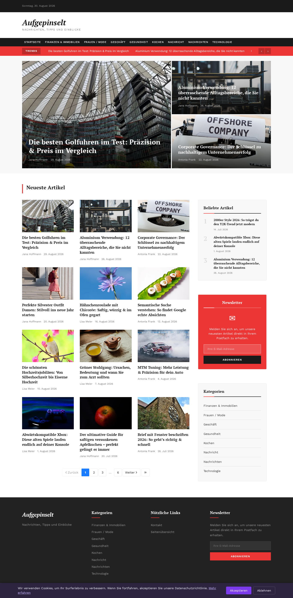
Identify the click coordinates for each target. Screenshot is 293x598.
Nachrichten (198, 42)
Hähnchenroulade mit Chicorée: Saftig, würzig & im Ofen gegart (105, 309)
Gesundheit (139, 42)
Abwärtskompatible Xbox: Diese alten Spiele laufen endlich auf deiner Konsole (45, 439)
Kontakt (156, 525)
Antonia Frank (187, 159)
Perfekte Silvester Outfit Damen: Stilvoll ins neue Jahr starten (48, 309)
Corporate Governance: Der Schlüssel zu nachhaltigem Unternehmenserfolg (219, 149)
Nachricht (176, 42)
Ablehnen (264, 590)
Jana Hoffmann (38, 159)
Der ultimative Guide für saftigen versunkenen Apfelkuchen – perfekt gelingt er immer (101, 442)
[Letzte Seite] (145, 472)
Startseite (32, 42)
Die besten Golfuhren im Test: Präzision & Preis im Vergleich (88, 51)
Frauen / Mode (95, 42)
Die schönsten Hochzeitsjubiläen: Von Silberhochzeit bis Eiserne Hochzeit (45, 375)
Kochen (158, 42)
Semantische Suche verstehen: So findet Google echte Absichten (162, 309)
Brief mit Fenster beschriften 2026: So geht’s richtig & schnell (163, 439)
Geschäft (118, 42)
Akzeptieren (239, 590)
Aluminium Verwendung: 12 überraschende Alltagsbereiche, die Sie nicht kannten (190, 51)
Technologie (222, 42)
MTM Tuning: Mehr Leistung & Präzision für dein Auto (163, 370)
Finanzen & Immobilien (62, 42)
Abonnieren (232, 359)
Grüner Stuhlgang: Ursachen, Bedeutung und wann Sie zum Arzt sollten (105, 372)
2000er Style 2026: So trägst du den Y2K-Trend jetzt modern (236, 222)
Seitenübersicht (162, 532)
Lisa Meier (86, 321)
